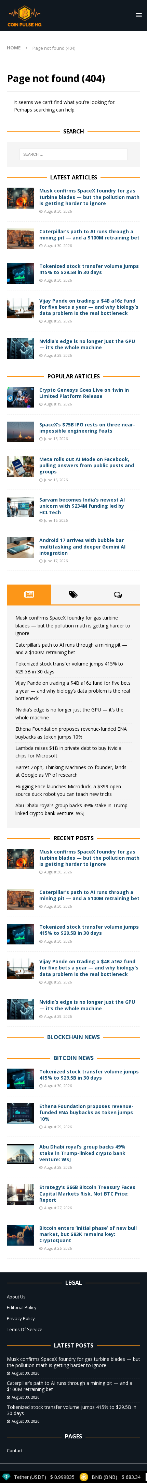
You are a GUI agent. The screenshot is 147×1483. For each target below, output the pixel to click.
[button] (137, 15)
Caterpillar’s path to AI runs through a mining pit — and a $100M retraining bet (89, 234)
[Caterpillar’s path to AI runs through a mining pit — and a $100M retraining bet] (20, 238)
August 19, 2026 (58, 404)
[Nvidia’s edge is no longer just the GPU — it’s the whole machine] (20, 348)
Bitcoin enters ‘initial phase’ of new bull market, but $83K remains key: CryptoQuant (88, 1234)
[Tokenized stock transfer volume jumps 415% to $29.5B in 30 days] (20, 273)
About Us (16, 1297)
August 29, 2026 (58, 320)
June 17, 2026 (56, 560)
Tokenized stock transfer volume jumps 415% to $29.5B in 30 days (89, 269)
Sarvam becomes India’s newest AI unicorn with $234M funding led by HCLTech (82, 505)
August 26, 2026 (58, 1248)
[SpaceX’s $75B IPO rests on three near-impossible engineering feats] (20, 432)
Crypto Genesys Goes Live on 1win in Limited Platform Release (84, 393)
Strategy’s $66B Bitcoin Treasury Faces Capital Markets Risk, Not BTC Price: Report (87, 1193)
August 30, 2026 (58, 211)
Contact (15, 1450)
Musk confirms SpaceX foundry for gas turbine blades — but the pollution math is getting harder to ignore (89, 196)
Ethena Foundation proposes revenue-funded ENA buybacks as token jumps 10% (86, 1112)
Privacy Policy (21, 1318)
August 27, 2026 (58, 1207)
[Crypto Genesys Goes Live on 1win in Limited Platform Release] (20, 397)
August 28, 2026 (58, 1167)
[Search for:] (74, 154)
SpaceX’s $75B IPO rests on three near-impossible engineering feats (87, 427)
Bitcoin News (74, 1058)
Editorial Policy (22, 1307)
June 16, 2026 (56, 479)
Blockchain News (73, 1037)
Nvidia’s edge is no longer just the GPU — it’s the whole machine (87, 344)
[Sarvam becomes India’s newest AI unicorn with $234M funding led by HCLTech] (20, 507)
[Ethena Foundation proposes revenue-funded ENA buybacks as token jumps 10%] (20, 1113)
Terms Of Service (24, 1329)
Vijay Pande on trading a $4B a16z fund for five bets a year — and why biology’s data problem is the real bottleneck (88, 306)
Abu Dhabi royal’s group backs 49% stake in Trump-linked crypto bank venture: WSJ (82, 1152)
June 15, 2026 (56, 438)
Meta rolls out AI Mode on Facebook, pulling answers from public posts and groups (86, 465)
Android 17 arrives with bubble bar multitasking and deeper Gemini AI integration (82, 546)
